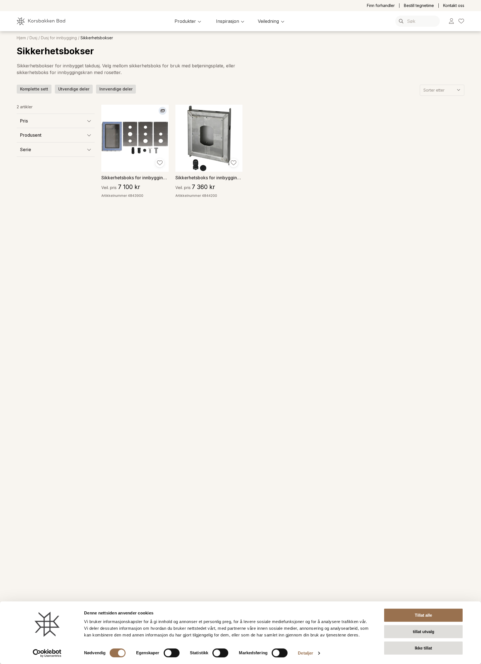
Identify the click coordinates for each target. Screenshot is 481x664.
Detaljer (305, 653)
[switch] (172, 652)
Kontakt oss (453, 5)
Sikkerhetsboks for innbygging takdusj (209, 177)
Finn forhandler (381, 5)
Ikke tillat (423, 648)
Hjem (21, 38)
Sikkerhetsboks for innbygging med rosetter (135, 177)
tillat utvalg (423, 631)
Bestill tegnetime (419, 5)
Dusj (33, 38)
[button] (189, 21)
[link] (451, 21)
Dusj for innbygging (59, 38)
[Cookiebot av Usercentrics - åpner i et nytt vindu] (47, 653)
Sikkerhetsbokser (96, 38)
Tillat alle (423, 615)
